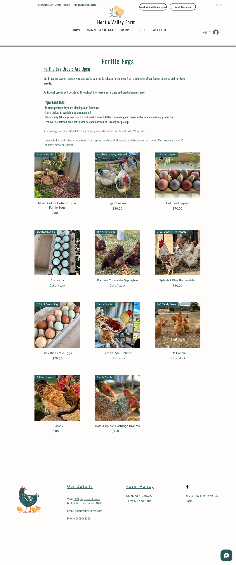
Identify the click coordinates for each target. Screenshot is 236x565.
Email (71, 511)
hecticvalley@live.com (88, 511)
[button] (219, 4)
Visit (70, 499)
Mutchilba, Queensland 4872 (84, 503)
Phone (78, 518)
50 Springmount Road (87, 499)
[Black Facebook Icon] (187, 486)
